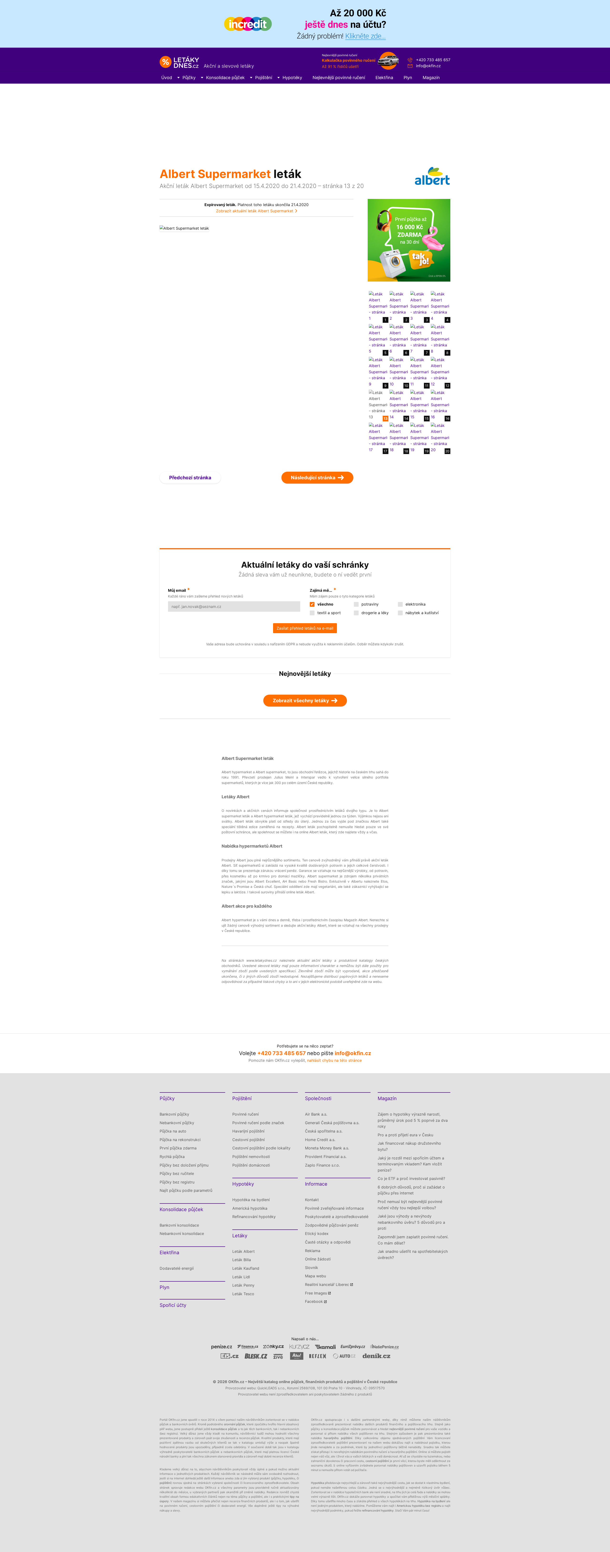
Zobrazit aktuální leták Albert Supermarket (254, 210)
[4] (440, 305)
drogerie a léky (374, 612)
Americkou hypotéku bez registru (419, 1505)
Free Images (316, 1293)
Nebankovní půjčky (177, 1122)
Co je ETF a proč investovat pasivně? (411, 1178)
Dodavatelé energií (177, 1268)
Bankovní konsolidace (179, 1225)
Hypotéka (317, 1483)
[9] (378, 371)
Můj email (177, 590)
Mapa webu (315, 1276)
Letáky (239, 1236)
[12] (440, 371)
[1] (378, 305)
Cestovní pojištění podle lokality (261, 1148)
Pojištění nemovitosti (251, 1156)
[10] (398, 371)
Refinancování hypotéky (254, 1216)
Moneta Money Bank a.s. (327, 1148)
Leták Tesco (243, 1293)
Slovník (311, 1267)
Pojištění (263, 77)
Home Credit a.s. (320, 1139)
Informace (316, 1184)
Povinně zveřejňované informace (334, 1208)
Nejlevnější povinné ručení (339, 77)
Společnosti (318, 1098)
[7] (419, 338)
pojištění (165, 1483)
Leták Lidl (241, 1276)
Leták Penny (243, 1285)
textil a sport (328, 612)
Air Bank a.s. (316, 1114)
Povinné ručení (245, 1114)
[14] (398, 404)
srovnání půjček (234, 1424)
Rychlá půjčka (172, 1156)
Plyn (408, 77)
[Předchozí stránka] (208, 344)
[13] (378, 404)
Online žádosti (318, 1259)
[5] (378, 338)
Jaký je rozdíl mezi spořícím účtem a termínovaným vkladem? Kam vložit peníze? (411, 1164)
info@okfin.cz (428, 65)
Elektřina (384, 77)
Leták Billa (241, 1259)
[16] (440, 404)
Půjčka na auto (173, 1131)
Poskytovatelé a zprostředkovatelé (336, 1216)
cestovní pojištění (377, 1461)
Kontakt (312, 1199)
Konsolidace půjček (225, 77)
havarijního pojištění (338, 1438)
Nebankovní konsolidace (182, 1233)
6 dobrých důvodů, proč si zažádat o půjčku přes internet (411, 1190)
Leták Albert (243, 1251)
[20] (440, 437)
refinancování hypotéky (378, 1510)
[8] (440, 338)
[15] (419, 404)
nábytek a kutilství (421, 612)
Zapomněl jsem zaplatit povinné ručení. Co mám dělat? (413, 1239)
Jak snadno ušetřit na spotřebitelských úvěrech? (413, 1254)
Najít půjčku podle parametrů (186, 1190)
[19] (419, 437)
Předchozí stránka (190, 477)
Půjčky (189, 77)
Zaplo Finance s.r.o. (322, 1165)
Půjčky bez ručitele (177, 1173)
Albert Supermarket (215, 174)
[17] (378, 437)
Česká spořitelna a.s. (323, 1131)
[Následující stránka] (305, 344)
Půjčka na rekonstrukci (180, 1139)
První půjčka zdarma (178, 1148)
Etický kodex (317, 1233)
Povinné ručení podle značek (258, 1122)
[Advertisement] (305, 119)
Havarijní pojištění (248, 1131)
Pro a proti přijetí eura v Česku (405, 1134)
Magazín (431, 77)
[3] (419, 305)
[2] (398, 305)
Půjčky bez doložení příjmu (184, 1165)
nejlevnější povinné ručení (407, 1429)
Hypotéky (292, 77)
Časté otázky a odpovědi (328, 1242)
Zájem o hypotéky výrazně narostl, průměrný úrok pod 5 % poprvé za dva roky (413, 1120)
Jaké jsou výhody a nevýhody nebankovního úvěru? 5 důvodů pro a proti (411, 1222)
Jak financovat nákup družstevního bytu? (409, 1146)
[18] (398, 437)
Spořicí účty (173, 1305)
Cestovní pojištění (248, 1139)
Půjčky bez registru (177, 1182)
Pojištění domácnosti (251, 1165)
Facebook (314, 1301)
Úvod (166, 77)
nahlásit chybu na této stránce (334, 1060)
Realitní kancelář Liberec (327, 1284)
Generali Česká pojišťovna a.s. (332, 1122)
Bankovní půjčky (174, 1114)
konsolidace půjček (224, 1429)
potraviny (369, 604)
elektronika (415, 604)
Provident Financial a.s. (325, 1156)
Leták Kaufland (245, 1268)
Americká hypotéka (249, 1208)
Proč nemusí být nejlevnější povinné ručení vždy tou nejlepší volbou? (410, 1204)
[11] (419, 371)
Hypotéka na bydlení (251, 1199)
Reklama (312, 1250)
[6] (398, 338)
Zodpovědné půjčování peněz (332, 1225)
